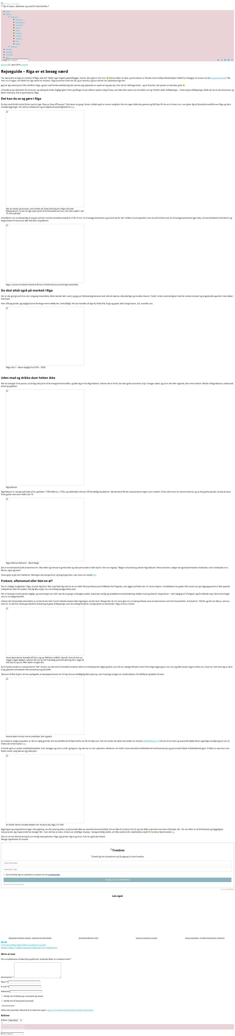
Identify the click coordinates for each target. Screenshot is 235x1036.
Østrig (18, 44)
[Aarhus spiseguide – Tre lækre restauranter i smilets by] (205, 917)
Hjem (8, 11)
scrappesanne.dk (218, 78)
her (173, 832)
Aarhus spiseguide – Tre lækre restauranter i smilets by (205, 938)
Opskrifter (9, 55)
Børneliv (9, 49)
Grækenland (20, 22)
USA (17, 41)
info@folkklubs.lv (150, 741)
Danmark (19, 20)
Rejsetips (14, 46)
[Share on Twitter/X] (4, 942)
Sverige (18, 36)
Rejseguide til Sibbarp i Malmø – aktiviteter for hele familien (30, 938)
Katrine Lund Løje (16, 1025)
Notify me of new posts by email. (19, 1000)
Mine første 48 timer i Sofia (88, 938)
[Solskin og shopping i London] (147, 917)
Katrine (4, 64)
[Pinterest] (225, 60)
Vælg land (14, 17)
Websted (5, 991)
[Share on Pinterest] (6, 942)
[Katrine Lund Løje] (10, 3)
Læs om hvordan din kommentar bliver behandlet (70, 1010)
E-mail (4, 986)
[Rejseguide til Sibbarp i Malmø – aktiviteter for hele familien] (30, 917)
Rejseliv (8, 14)
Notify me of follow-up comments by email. (23, 996)
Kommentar (7, 977)
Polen (18, 30)
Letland (24, 64)
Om (7, 57)
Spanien (19, 33)
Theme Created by (13, 1028)
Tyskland (19, 38)
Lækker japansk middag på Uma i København (29, 947)
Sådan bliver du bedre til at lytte (24, 945)
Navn (4, 981)
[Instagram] (222, 60)
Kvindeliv (9, 52)
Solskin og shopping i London (146, 938)
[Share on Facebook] (2, 942)
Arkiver (4, 1020)
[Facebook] (229, 60)
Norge (18, 28)
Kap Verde (19, 25)
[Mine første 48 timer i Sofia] (88, 917)
